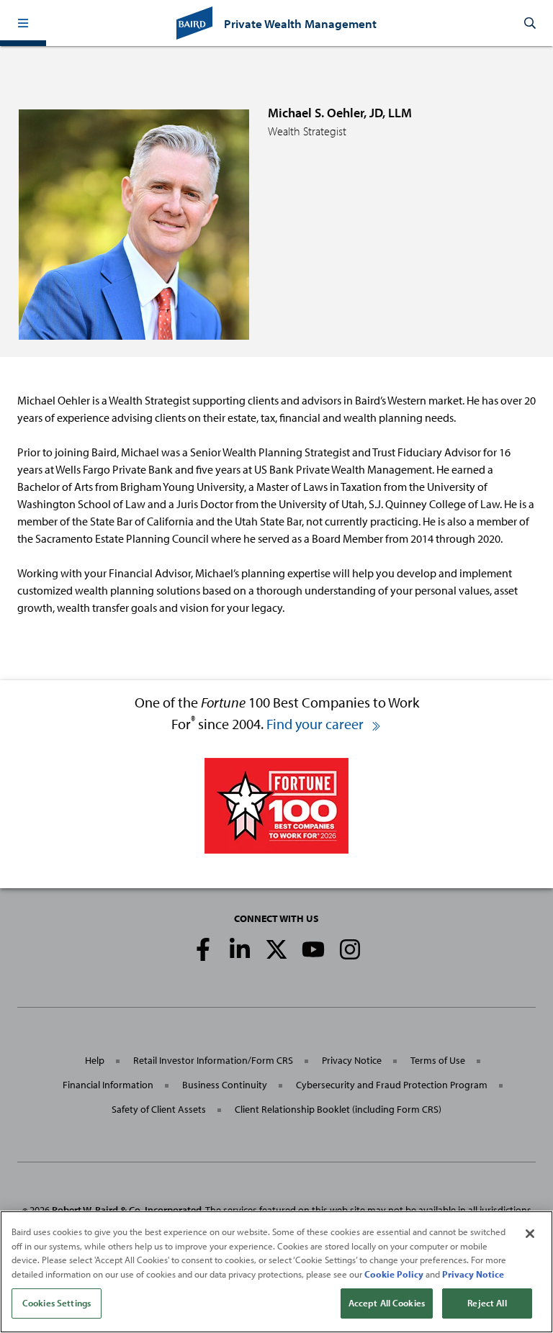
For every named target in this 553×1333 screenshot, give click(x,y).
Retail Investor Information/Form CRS (213, 1060)
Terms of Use (437, 1060)
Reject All (486, 1303)
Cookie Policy (393, 1274)
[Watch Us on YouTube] (313, 949)
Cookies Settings (56, 1303)
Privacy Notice (352, 1060)
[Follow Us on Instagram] (350, 949)
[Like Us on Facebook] (203, 949)
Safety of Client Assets (159, 1109)
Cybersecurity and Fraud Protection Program (391, 1084)
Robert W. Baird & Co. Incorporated (127, 1209)
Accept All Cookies (387, 1303)
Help (94, 1060)
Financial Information (108, 1084)
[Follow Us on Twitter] (276, 949)
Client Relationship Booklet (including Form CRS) (338, 1109)
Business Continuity (224, 1084)
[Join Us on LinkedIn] (239, 949)
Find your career (316, 724)
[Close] (530, 1234)
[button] (23, 23)
